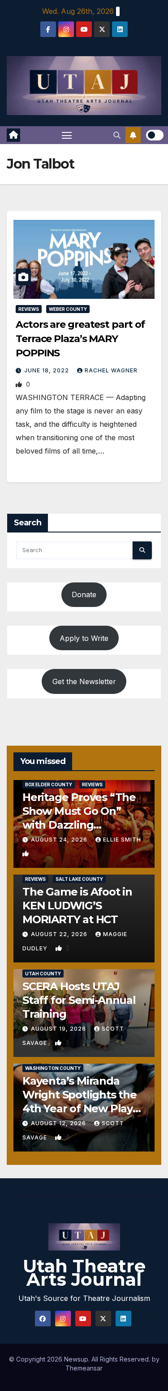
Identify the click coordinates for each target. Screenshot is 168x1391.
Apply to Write (84, 638)
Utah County (43, 973)
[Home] (13, 135)
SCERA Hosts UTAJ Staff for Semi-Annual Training (79, 1000)
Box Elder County (48, 784)
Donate (84, 594)
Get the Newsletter (84, 681)
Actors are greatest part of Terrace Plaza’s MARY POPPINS (80, 338)
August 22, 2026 (60, 934)
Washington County (53, 1068)
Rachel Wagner (111, 370)
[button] (117, 135)
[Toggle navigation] (67, 135)
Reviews (28, 309)
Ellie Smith (122, 839)
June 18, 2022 (47, 370)
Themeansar (84, 1368)
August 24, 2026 (60, 839)
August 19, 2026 (59, 1028)
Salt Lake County (79, 879)
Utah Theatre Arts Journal (84, 1272)
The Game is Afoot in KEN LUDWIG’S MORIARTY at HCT (77, 905)
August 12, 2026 (59, 1123)
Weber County (68, 309)
